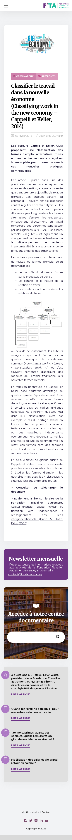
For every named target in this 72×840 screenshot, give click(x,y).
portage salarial (48, 420)
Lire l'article (20, 694)
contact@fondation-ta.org (25, 574)
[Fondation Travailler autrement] (56, 6)
